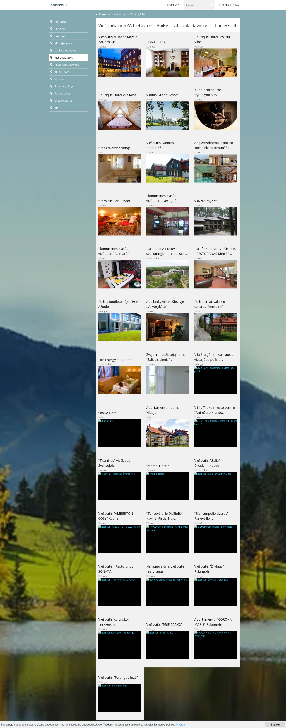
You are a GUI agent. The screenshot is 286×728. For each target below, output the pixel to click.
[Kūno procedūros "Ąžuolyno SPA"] (215, 115)
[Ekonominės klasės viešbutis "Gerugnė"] (167, 221)
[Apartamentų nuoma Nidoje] (167, 433)
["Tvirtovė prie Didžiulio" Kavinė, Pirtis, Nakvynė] (167, 539)
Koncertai (60, 21)
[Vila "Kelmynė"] (215, 221)
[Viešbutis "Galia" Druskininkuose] (215, 486)
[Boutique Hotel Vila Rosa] (119, 115)
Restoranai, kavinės (66, 65)
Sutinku (275, 724)
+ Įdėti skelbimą (229, 5)
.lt (58, 4)
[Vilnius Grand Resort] (167, 115)
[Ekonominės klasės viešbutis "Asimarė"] (119, 274)
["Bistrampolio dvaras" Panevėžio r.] (215, 539)
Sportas (59, 79)
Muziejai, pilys (63, 43)
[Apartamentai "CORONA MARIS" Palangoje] (215, 645)
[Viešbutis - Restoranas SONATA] (119, 592)
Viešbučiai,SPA (136, 14)
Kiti (56, 108)
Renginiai (60, 29)
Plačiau (180, 724)
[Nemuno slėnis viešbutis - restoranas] (167, 592)
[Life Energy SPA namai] (119, 380)
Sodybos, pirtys (63, 86)
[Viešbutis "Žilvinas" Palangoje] (215, 592)
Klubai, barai (62, 72)
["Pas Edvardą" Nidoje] (119, 168)
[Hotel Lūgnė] (167, 62)
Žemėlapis (173, 5)
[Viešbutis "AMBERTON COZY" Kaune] (119, 539)
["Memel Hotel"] (167, 486)
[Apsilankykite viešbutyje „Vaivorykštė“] (167, 327)
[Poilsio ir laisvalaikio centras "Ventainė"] (215, 327)
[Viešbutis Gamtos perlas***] (167, 168)
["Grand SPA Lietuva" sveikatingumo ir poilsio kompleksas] (167, 274)
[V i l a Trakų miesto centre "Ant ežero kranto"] (215, 433)
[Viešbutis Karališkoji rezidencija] (119, 645)
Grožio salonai (63, 100)
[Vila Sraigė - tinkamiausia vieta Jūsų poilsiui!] (215, 380)
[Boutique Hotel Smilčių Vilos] (215, 62)
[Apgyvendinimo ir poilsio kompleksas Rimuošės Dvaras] (215, 168)
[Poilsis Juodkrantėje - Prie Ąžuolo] (119, 327)
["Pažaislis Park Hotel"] (119, 221)
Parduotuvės (62, 93)
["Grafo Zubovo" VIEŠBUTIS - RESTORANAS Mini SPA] (215, 274)
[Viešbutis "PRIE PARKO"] (167, 645)
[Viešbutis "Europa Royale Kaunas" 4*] (119, 62)
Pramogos (60, 36)
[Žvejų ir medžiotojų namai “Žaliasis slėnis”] (167, 380)
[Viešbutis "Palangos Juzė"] (119, 698)
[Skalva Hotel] (119, 433)
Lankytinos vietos (110, 14)
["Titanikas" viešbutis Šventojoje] (119, 486)
